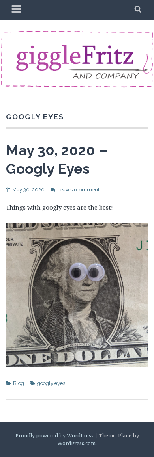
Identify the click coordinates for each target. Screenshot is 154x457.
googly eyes (51, 383)
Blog (18, 383)
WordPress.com (76, 443)
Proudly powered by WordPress (54, 435)
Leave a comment (78, 190)
